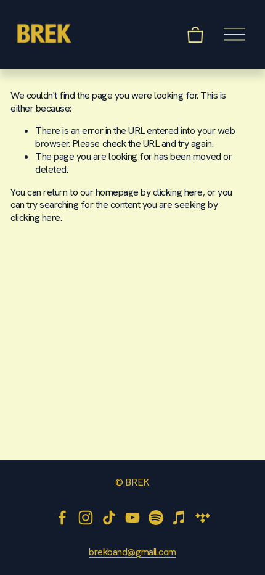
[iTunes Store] (179, 517)
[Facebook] (62, 517)
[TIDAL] (202, 517)
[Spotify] (156, 517)
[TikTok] (109, 517)
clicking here (178, 192)
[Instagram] (85, 517)
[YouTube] (132, 517)
